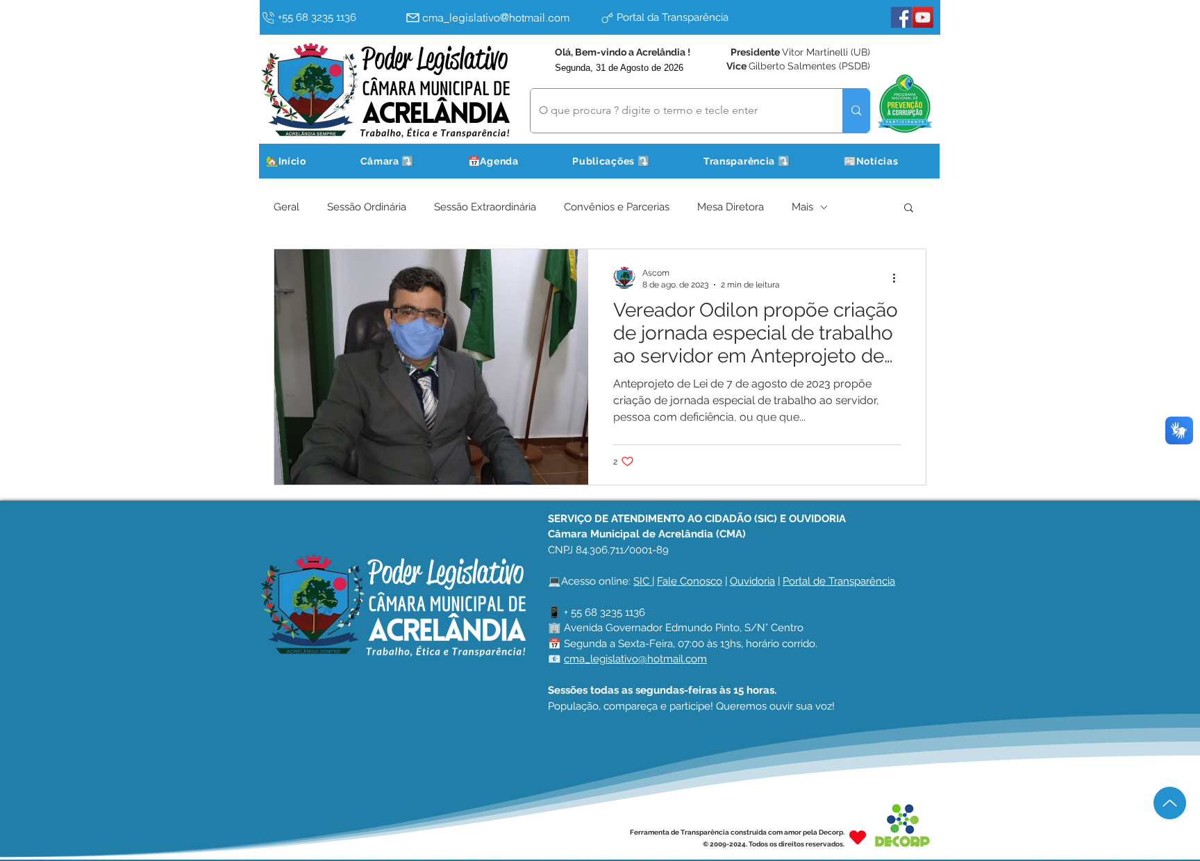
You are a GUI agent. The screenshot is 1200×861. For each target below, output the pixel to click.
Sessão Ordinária (366, 207)
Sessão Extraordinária (485, 207)
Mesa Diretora (730, 207)
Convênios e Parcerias (616, 207)
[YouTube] (922, 17)
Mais (802, 207)
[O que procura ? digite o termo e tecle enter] (855, 111)
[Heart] (858, 837)
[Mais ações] (898, 277)
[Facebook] (901, 17)
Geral (286, 207)
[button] (404, 161)
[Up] (1169, 803)
